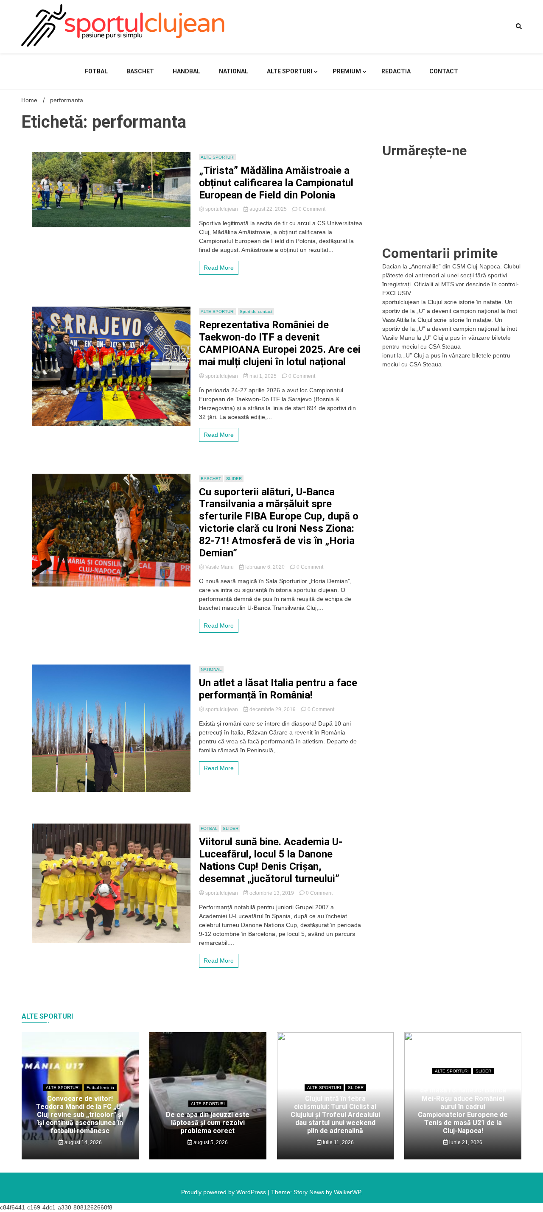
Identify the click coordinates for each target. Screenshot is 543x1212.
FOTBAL (96, 71)
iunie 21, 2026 (465, 1142)
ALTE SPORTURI (289, 71)
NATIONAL (233, 71)
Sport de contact (256, 311)
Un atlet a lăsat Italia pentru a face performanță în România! (278, 689)
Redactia (396, 71)
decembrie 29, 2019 (272, 709)
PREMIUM (347, 71)
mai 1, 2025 (263, 376)
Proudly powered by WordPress (224, 1192)
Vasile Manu (219, 567)
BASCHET (140, 71)
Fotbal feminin (100, 1087)
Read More (219, 267)
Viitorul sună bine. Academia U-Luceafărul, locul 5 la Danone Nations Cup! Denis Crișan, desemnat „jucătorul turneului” (270, 860)
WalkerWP (347, 1192)
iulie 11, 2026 (338, 1142)
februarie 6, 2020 (265, 567)
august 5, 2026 (210, 1142)
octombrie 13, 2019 (271, 893)
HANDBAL (186, 71)
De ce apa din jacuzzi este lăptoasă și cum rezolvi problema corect (207, 1123)
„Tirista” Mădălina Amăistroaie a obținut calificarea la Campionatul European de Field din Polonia (276, 183)
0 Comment (312, 209)
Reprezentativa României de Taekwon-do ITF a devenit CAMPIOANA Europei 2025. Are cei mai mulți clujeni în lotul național (280, 343)
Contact (443, 71)
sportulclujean (221, 209)
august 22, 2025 (268, 209)
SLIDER (234, 478)
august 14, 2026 (82, 1142)
